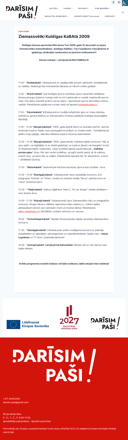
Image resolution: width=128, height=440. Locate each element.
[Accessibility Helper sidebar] (125, 3)
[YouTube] (119, 2)
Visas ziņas (23, 31)
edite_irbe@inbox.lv (28, 211)
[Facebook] (113, 2)
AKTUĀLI (53, 8)
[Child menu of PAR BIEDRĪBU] (102, 8)
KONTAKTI (110, 16)
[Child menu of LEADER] (68, 8)
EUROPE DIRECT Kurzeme (86, 16)
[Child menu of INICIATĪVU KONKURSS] (56, 16)
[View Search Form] (122, 12)
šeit (12, 432)
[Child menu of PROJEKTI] (83, 8)
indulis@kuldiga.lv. (88, 104)
